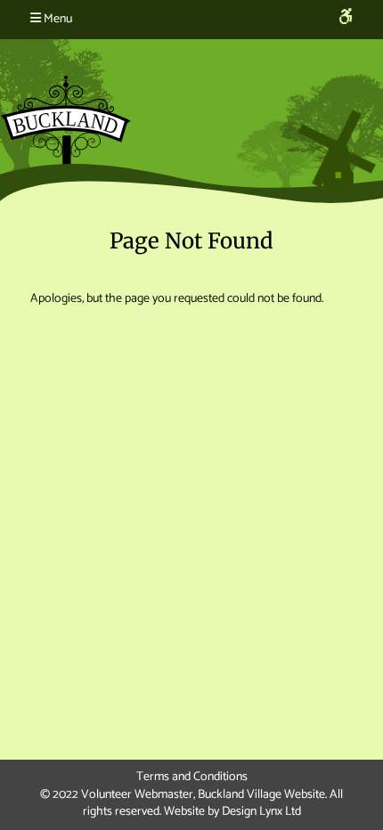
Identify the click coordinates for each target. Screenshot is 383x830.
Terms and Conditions (192, 777)
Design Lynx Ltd (261, 812)
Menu (56, 19)
